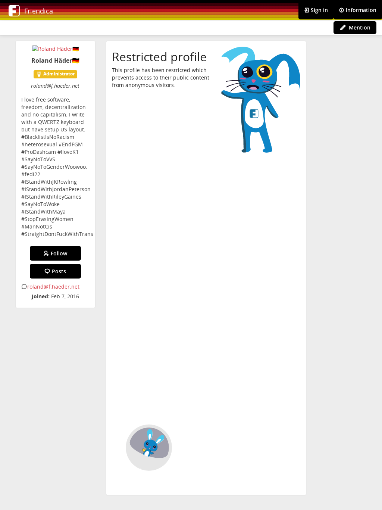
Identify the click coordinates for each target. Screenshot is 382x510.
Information (360, 9)
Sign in (318, 9)
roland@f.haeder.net (53, 286)
